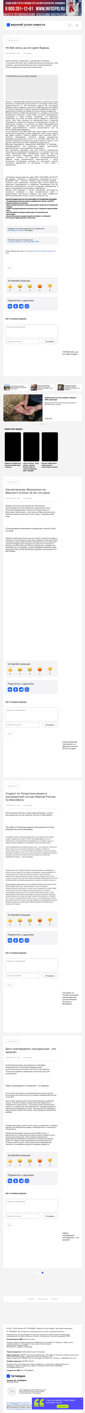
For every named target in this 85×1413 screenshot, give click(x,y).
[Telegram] (21, 306)
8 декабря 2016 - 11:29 (13, 53)
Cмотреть (62, 1406)
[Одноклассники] (15, 306)
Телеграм (29, 251)
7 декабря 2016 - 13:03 (13, 1057)
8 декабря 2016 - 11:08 (13, 498)
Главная (31, 1299)
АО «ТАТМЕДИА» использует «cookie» (21, 1404)
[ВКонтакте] (10, 306)
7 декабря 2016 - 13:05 (13, 805)
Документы (43, 1299)
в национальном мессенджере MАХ (23, 241)
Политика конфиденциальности (19, 1409)
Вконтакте (38, 251)
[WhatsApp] (27, 306)
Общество (13, 40)
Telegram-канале (16, 230)
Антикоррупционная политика (18, 1403)
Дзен (7, 253)
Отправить (50, 341)
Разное (54, 1299)
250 (9, 268)
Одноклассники (49, 251)
